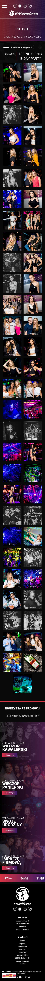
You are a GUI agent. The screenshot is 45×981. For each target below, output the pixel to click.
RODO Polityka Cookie (22, 958)
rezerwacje (22, 946)
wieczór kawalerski (22, 921)
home (22, 941)
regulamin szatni (22, 961)
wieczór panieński (22, 924)
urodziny (22, 927)
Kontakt (22, 964)
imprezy (23, 944)
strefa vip (22, 949)
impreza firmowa (22, 930)
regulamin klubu (22, 955)
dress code (23, 952)
